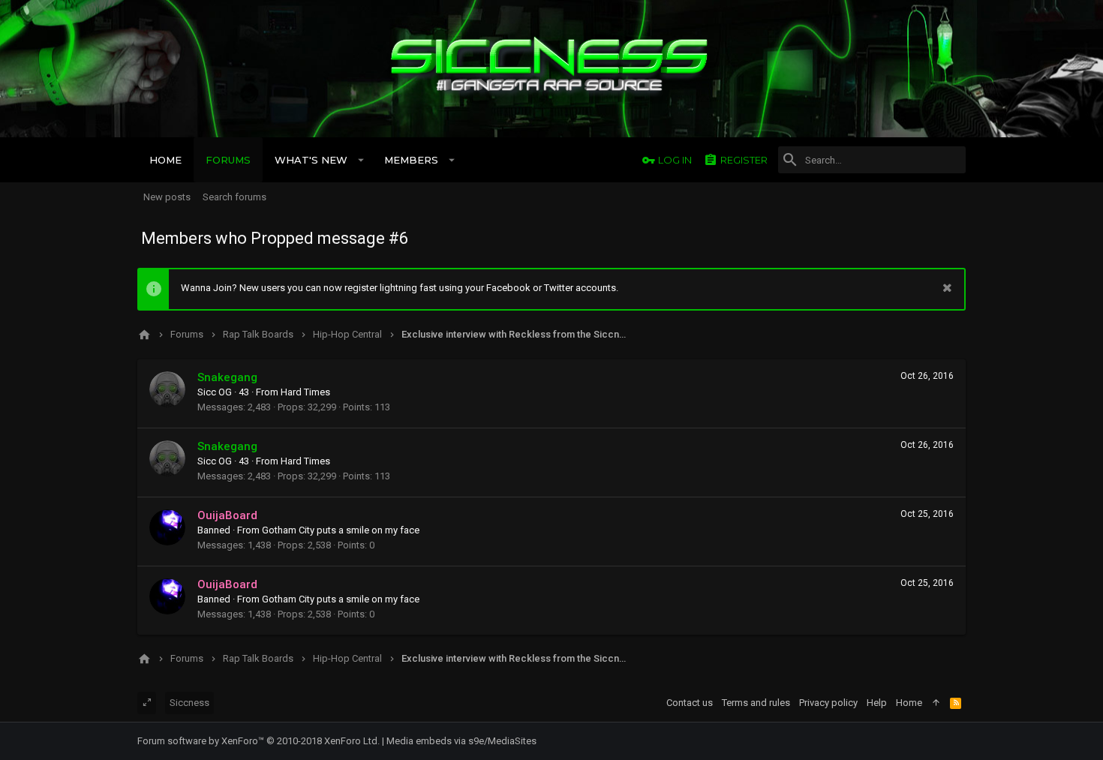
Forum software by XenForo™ (258, 740)
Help (877, 702)
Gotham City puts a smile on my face (340, 530)
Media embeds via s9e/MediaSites (461, 740)
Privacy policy (828, 702)
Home (909, 702)
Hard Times (305, 392)
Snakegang (227, 377)
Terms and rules (756, 702)
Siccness (189, 702)
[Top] (936, 703)
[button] (361, 160)
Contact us (689, 702)
